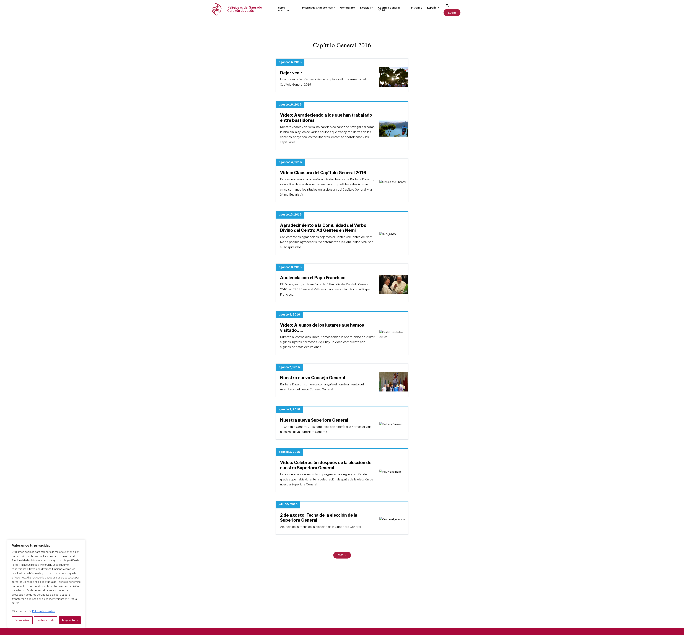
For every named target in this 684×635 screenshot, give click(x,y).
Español (432, 7)
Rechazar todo (46, 620)
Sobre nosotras (284, 9)
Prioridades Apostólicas (317, 7)
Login (452, 12)
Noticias (365, 7)
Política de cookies (43, 611)
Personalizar (22, 620)
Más (341, 555)
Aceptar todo (69, 620)
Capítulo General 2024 (389, 9)
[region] (46, 584)
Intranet (416, 7)
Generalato (347, 7)
